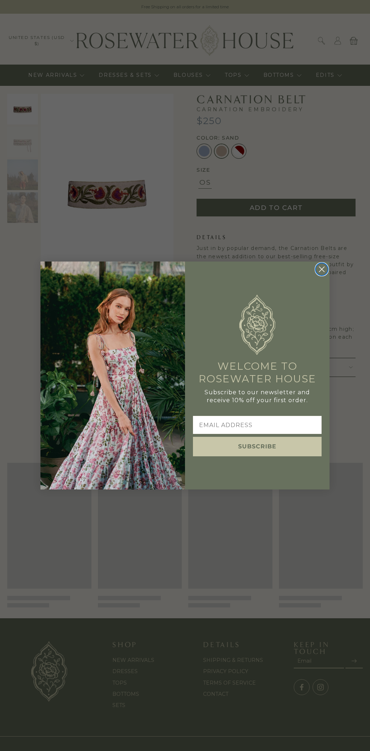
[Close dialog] (321, 269)
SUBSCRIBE (257, 446)
